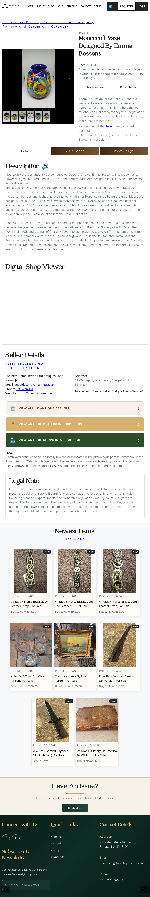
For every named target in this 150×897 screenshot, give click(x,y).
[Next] (144, 889)
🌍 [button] (110, 6)
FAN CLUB (72, 6)
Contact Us (75, 808)
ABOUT (41, 6)
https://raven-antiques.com (36, 393)
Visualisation (75, 151)
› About (56, 843)
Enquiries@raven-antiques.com (35, 385)
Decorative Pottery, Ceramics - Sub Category (48, 22)
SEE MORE (75, 539)
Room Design (124, 151)
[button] (7, 78)
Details (26, 151)
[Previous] (5, 889)
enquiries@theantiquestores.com (122, 863)
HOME (30, 6)
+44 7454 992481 (112, 879)
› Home (56, 836)
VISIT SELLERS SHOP (25, 363)
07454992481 (24, 389)
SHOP (51, 6)
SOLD (60, 6)
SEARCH (98, 6)
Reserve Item (95, 87)
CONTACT (86, 6)
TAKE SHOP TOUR (22, 368)
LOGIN (142, 6)
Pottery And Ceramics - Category (35, 26)
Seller (109, 126)
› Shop (55, 850)
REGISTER (127, 6)
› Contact (57, 857)
